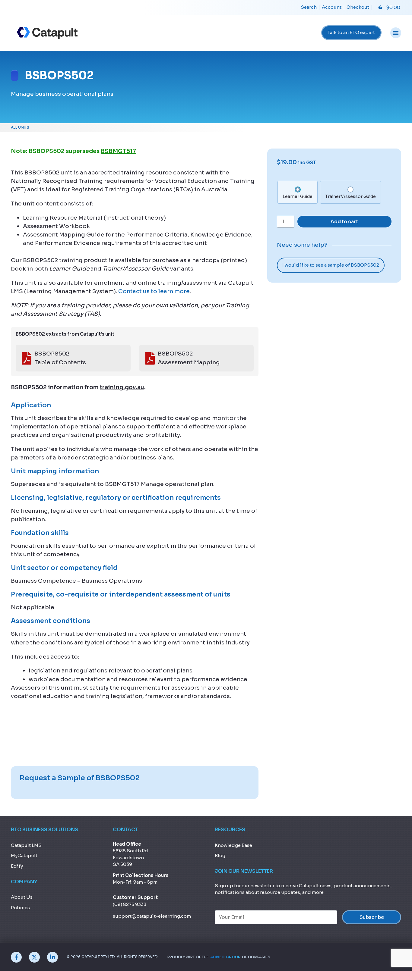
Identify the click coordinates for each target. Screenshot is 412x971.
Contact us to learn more (154, 291)
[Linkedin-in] (52, 957)
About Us (22, 897)
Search (309, 7)
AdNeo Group (225, 957)
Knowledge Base (233, 845)
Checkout (358, 7)
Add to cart (344, 221)
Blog (220, 855)
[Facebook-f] (16, 957)
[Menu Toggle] (395, 32)
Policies (20, 907)
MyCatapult (24, 855)
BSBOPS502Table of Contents (60, 357)
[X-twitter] (34, 957)
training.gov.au (122, 387)
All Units (20, 127)
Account (331, 7)
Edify (17, 866)
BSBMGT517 (118, 151)
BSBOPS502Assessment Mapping (189, 357)
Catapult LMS (26, 845)
